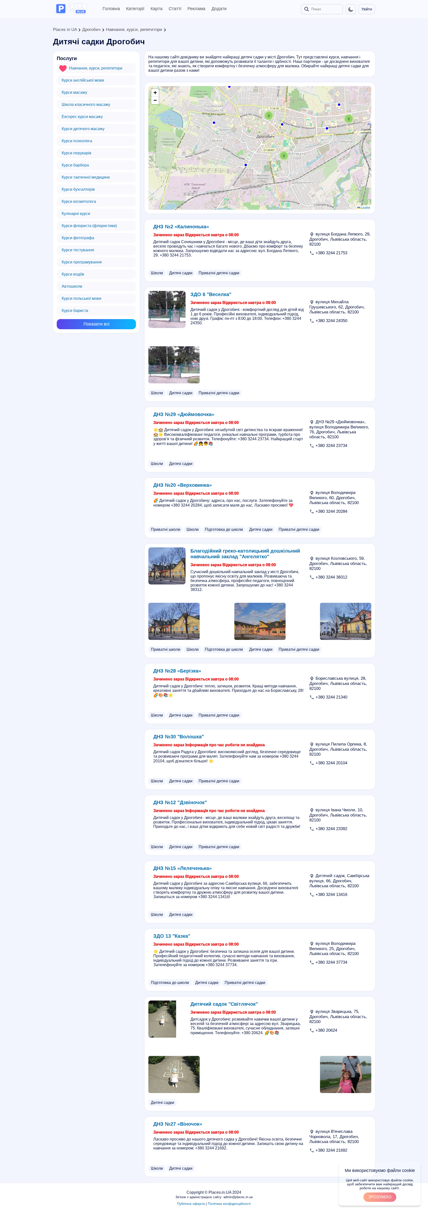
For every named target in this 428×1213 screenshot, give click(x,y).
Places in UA (65, 29)
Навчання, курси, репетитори (134, 29)
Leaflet (365, 207)
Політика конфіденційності (229, 1204)
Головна (111, 8)
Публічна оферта (191, 1204)
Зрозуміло (379, 1197)
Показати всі (96, 324)
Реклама (196, 8)
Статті (175, 8)
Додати (219, 8)
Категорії (135, 8)
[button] (326, 128)
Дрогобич (91, 29)
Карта (156, 8)
